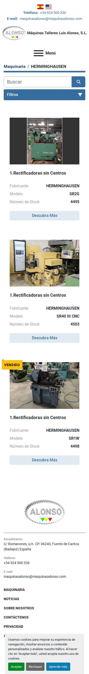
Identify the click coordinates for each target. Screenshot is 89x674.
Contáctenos (16, 617)
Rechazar (35, 667)
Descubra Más (44, 215)
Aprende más (58, 667)
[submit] (78, 81)
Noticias (11, 599)
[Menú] (39, 53)
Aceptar (16, 667)
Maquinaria (14, 590)
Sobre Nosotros (19, 608)
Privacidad (13, 626)
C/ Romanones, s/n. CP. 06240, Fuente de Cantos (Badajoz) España (41, 546)
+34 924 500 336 (52, 13)
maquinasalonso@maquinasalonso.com (50, 19)
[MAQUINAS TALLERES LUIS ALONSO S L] (44, 512)
